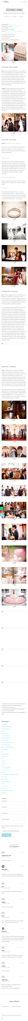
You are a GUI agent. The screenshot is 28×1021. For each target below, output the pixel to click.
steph (3, 950)
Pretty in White (16, 26)
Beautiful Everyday (6, 728)
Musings (3, 760)
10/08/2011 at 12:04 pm (6, 967)
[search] (20, 2)
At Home (4, 724)
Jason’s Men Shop (13, 27)
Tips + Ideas (4, 788)
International (5, 749)
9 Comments (20, 16)
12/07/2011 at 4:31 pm (5, 870)
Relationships (5, 779)
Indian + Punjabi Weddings (8, 747)
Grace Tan (8, 16)
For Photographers (6, 744)
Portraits (4, 772)
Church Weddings (11, 9)
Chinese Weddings (6, 735)
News (3, 765)
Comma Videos (5, 740)
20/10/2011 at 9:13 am (5, 981)
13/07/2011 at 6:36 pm (5, 932)
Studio (3, 783)
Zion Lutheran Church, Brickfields (13, 31)
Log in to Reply (21, 852)
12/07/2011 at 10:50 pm (6, 903)
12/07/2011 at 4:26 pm (5, 856)
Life (2, 751)
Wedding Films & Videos (7, 790)
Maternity (4, 756)
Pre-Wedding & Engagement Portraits (10, 774)
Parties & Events (5, 770)
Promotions (4, 776)
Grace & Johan (12, 24)
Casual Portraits (5, 733)
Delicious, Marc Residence (7, 33)
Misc (3, 758)
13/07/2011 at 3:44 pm (5, 917)
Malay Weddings (5, 754)
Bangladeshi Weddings (7, 726)
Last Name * (4, 807)
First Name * (4, 801)
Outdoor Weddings (6, 767)
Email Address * (5, 813)
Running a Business (6, 781)
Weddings (19, 9)
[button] (25, 1)
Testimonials (4, 786)
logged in (9, 1006)
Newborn (4, 763)
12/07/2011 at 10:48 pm (6, 887)
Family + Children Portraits (7, 742)
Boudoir (3, 731)
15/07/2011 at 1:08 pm (5, 951)
